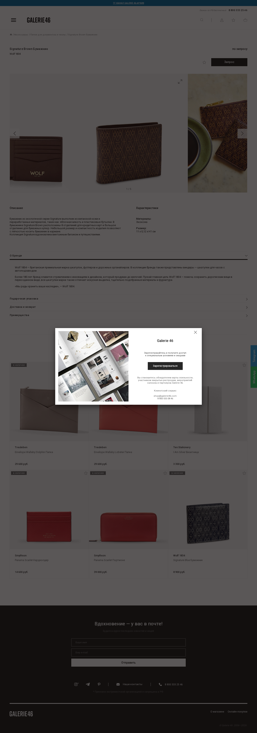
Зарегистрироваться (165, 365)
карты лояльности (182, 377)
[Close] (195, 332)
